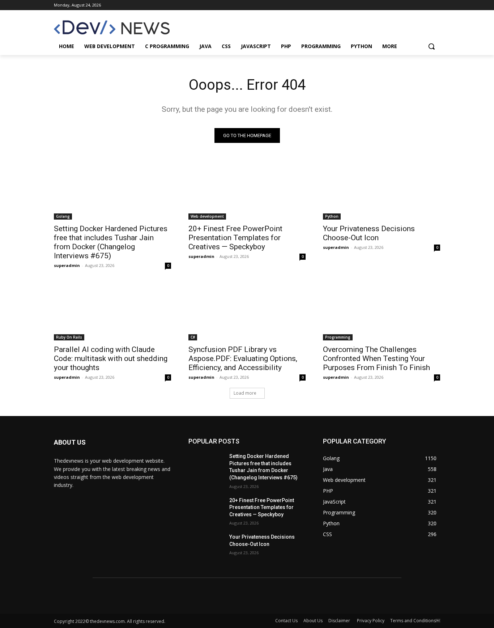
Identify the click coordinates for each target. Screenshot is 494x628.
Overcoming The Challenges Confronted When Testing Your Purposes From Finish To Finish (376, 358)
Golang (63, 216)
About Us (313, 621)
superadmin (67, 265)
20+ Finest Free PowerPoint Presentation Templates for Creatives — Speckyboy (235, 237)
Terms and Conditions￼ (415, 621)
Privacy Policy (370, 621)
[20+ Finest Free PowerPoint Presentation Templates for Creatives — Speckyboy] (247, 190)
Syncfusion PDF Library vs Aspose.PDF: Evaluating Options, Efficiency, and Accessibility (242, 358)
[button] (431, 46)
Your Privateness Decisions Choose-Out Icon (369, 233)
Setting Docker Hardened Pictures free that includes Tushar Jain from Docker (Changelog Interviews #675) (110, 242)
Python (331, 216)
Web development (207, 216)
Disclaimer (339, 621)
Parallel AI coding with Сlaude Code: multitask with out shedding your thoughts (110, 358)
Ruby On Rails (69, 337)
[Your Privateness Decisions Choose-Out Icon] (381, 190)
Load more (245, 393)
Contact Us (286, 621)
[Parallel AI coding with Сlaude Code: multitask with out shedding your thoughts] (112, 311)
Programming (337, 337)
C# (193, 337)
